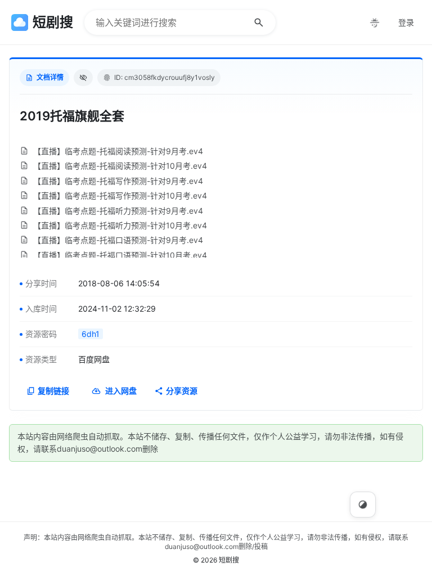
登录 (406, 22)
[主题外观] (375, 23)
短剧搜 (229, 560)
